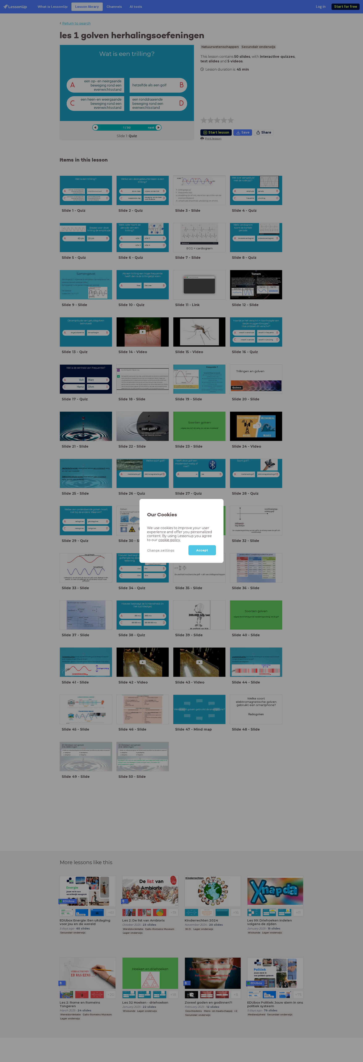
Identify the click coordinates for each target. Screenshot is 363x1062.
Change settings (160, 550)
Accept (202, 550)
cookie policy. (169, 540)
